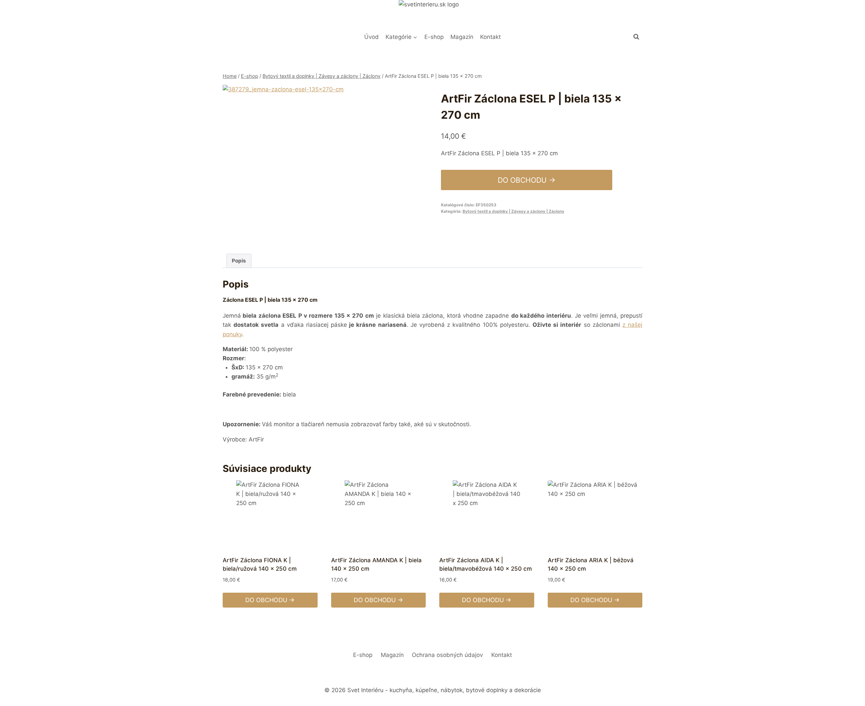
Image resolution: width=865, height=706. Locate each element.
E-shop (434, 36)
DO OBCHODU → (526, 180)
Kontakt (490, 36)
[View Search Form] (636, 37)
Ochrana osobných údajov (447, 655)
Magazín (461, 36)
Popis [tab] (239, 260)
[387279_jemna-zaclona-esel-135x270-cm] (301, 163)
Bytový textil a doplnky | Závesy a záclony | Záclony (513, 211)
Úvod (371, 36)
